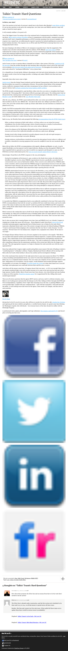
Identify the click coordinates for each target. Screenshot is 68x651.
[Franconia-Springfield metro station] (8, 17)
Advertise (25, 7)
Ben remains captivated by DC (49, 311)
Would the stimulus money (26, 274)
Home (4, 7)
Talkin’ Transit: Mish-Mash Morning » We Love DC (32, 622)
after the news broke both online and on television (26, 67)
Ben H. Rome (6, 299)
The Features (28, 578)
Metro (24, 579)
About (10, 7)
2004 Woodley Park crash (33, 96)
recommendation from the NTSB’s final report (52, 119)
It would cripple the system (35, 263)
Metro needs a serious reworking (18, 37)
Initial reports (6, 82)
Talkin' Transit (21, 578)
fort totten (16, 579)
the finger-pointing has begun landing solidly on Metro (31, 88)
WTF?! (36, 578)
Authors (17, 7)
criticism (12, 579)
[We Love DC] (35, 3)
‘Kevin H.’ (25, 60)
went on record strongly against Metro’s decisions (43, 152)
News (16, 578)
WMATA (33, 578)
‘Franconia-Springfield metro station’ (11, 19)
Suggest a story (35, 7)
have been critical (51, 50)
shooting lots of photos (58, 302)
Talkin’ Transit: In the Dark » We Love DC (29, 616)
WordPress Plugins (18, 648)
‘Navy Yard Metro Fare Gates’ (9, 60)
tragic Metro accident (58, 25)
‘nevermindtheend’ (32, 19)
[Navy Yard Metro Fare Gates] (8, 58)
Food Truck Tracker (47, 7)
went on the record (57, 222)
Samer (13, 590)
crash (8, 579)
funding (20, 579)
